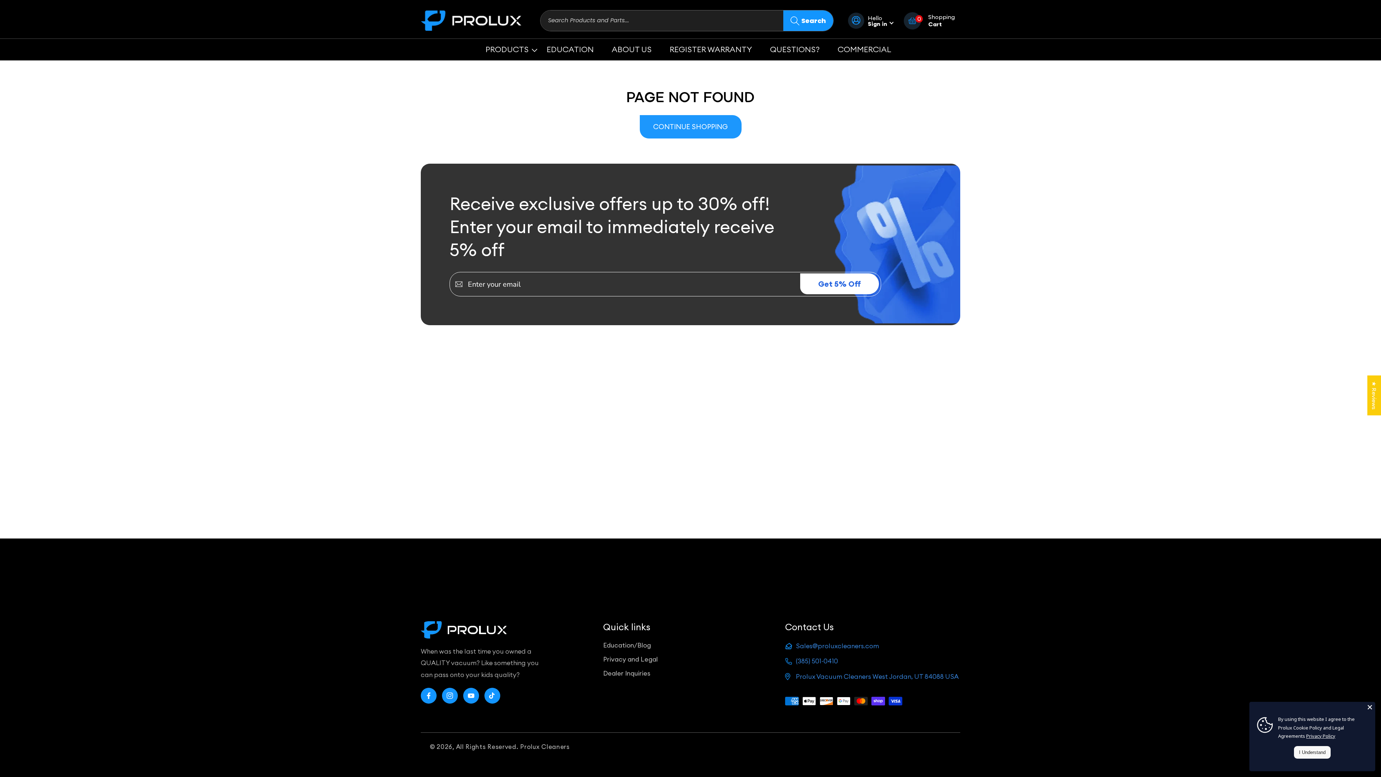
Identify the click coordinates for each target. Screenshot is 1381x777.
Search (813, 20)
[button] (507, 49)
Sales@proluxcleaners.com (837, 646)
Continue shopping (690, 126)
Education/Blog (627, 645)
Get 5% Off (839, 284)
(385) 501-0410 (817, 661)
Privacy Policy (1320, 736)
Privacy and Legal (630, 659)
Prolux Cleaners (545, 747)
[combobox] (662, 20)
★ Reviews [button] (1374, 395)
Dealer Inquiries (626, 673)
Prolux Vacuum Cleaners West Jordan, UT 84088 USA (877, 676)
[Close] (1369, 707)
